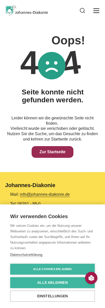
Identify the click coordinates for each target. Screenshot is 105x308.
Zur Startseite (52, 152)
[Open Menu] (96, 10)
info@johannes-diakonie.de (45, 194)
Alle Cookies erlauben (52, 269)
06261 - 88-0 (29, 203)
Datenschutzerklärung (26, 255)
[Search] (82, 10)
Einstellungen (52, 296)
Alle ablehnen (52, 283)
